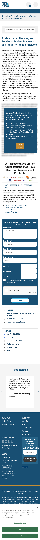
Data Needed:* (8, 227)
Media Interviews (13, 344)
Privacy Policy (6, 457)
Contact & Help (27, 428)
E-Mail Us (10, 337)
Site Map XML (26, 434)
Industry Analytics (11, 212)
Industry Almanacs (11, 210)
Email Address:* (9, 257)
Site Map (25, 431)
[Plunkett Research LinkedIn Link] (3, 442)
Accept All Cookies (20, 536)
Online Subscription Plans (14, 208)
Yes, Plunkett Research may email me (20, 281)
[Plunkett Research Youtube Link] (12, 442)
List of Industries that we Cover (16, 205)
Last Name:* (7, 249)
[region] (20, 522)
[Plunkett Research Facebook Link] (9, 442)
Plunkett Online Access (15, 319)
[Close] (37, 507)
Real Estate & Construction (16, 16)
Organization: (8, 271)
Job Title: (6, 276)
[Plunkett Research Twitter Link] (6, 442)
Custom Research (13, 347)
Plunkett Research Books (16, 322)
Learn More (20, 146)
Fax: (13, 334)
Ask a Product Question (15, 341)
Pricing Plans (6, 421)
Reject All (20, 529)
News (9, 350)
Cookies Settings (20, 523)
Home (4, 16)
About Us (25, 421)
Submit (20, 300)
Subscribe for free (30, 459)
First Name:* (7, 241)
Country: (6, 266)
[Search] (35, 4)
